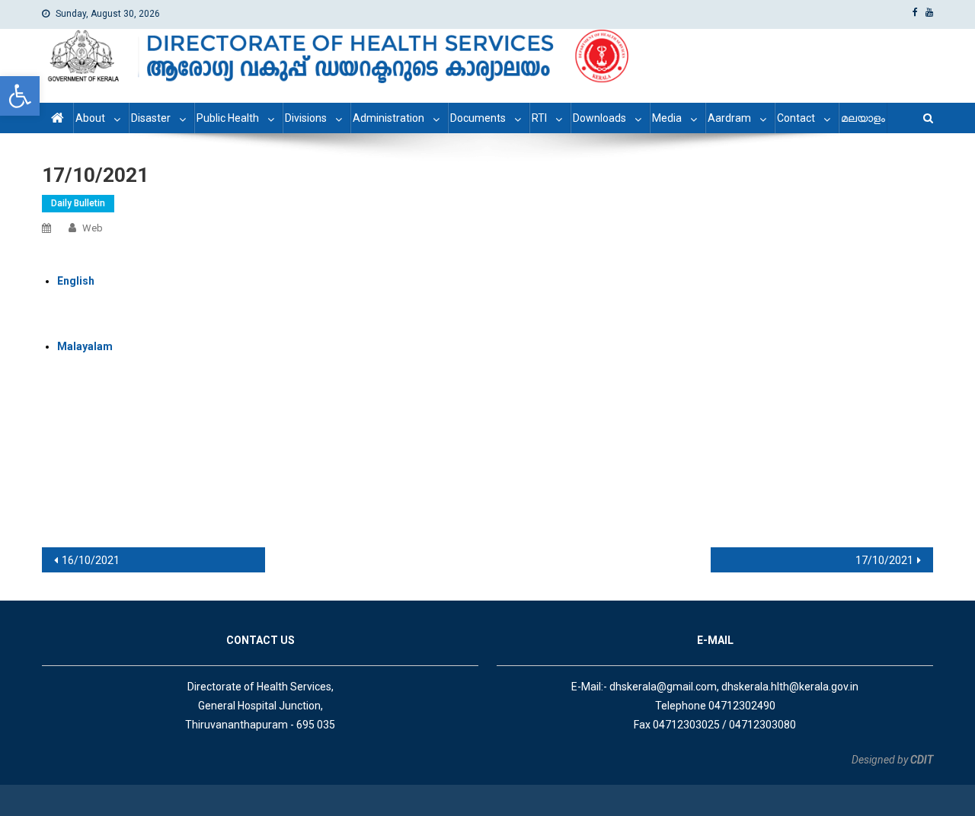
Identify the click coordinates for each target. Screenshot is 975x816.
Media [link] (667, 118)
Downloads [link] (599, 118)
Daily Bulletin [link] (78, 203)
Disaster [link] (151, 118)
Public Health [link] (228, 118)
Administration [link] (388, 118)
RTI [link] (539, 118)
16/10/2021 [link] (91, 560)
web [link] (92, 228)
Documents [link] (478, 118)
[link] (20, 96)
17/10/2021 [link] (884, 560)
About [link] (90, 118)
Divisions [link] (306, 118)
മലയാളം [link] (863, 118)
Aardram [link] (729, 118)
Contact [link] (796, 118)
